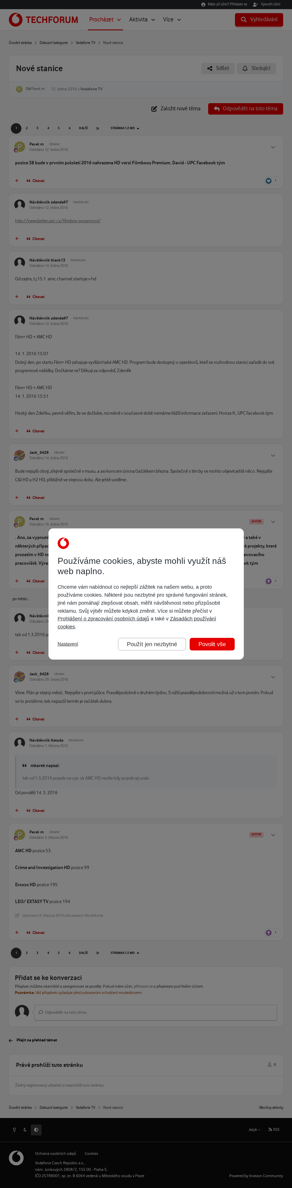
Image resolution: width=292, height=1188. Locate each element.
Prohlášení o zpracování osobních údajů (103, 619)
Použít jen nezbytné (152, 644)
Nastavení (68, 644)
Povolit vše (212, 644)
